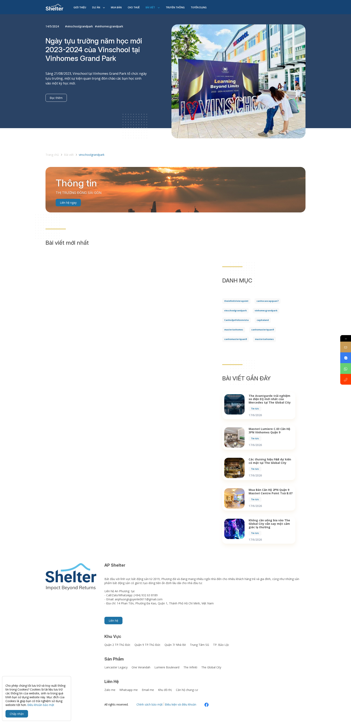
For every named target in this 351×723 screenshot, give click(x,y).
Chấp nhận (17, 714)
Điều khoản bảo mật (40, 705)
